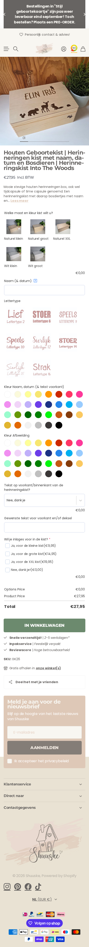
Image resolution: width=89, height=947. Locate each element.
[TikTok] (38, 886)
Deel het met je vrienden (37, 682)
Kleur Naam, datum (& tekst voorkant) (34, 387)
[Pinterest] (17, 886)
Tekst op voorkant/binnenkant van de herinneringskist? (33, 487)
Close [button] (44, 784)
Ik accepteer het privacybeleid (41, 761)
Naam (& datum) (20, 281)
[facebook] (28, 886)
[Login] (63, 49)
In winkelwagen (44, 625)
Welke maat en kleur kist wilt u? (28, 213)
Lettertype (12, 301)
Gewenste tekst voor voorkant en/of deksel (38, 518)
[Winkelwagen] (83, 49)
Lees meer (19, 200)
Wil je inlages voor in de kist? (27, 539)
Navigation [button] (6, 49)
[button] (4, 14)
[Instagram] (7, 886)
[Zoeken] (15, 49)
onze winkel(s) (48, 668)
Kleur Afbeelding (16, 435)
